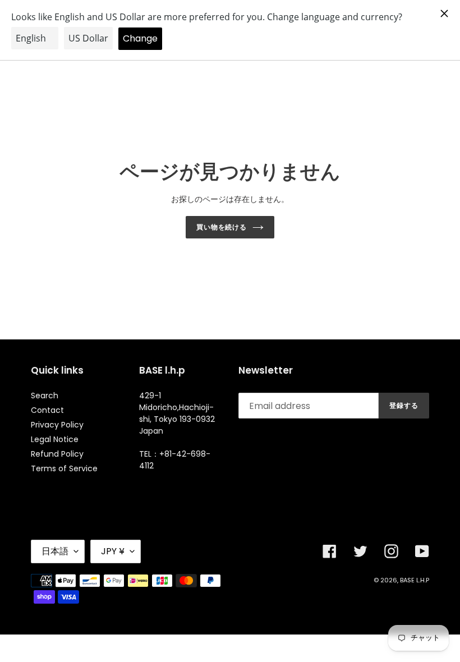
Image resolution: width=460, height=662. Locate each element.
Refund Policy (57, 453)
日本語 (55, 551)
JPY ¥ (113, 551)
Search (44, 395)
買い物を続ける (221, 227)
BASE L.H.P (414, 580)
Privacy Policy (57, 424)
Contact (47, 410)
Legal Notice (55, 439)
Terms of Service (64, 468)
